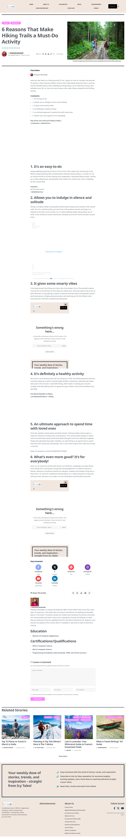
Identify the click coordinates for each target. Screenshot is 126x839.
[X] (55, 569)
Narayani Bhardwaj (17, 53)
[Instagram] (88, 569)
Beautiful (15, 23)
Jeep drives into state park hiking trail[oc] (45, 121)
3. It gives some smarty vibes (43, 105)
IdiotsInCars (46, 123)
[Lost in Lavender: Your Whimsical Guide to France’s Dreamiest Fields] (79, 727)
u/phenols (36, 123)
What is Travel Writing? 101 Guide (109, 743)
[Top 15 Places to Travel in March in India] (16, 727)
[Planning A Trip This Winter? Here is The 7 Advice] (47, 727)
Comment (33, 187)
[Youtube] (38, 581)
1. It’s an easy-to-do (40, 99)
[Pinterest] (71, 569)
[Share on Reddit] (48, 54)
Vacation (48, 717)
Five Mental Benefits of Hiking (41, 394)
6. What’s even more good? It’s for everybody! (49, 116)
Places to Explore (72, 720)
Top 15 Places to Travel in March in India (14, 743)
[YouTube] (122, 808)
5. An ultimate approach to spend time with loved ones (53, 112)
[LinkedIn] (55, 581)
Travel (6, 23)
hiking (51, 396)
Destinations (86, 717)
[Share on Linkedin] (45, 54)
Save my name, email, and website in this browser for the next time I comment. (56, 694)
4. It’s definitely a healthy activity (44, 109)
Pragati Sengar (8, 747)
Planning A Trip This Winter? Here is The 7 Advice (47, 743)
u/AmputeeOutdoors (39, 396)
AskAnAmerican (37, 192)
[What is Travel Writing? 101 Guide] (110, 727)
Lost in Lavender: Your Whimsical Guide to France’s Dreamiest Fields (78, 744)
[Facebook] (38, 569)
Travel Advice (86, 720)
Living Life (110, 717)
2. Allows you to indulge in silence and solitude (50, 102)
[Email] (85, 593)
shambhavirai (102, 747)
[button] (51, 54)
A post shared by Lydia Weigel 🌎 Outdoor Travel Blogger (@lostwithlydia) (54, 278)
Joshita (68, 750)
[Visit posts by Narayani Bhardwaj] (34, 602)
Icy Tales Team (39, 747)
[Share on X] (43, 54)
